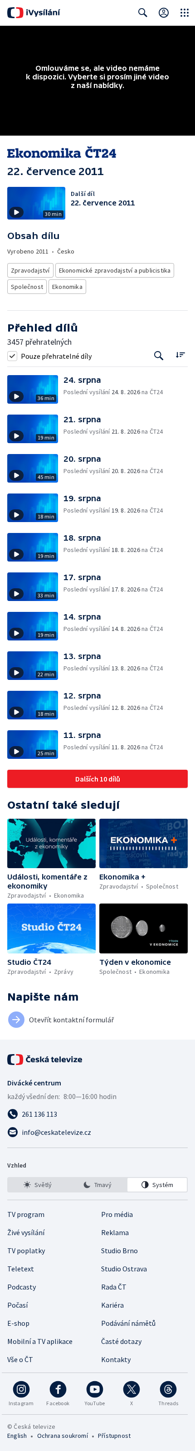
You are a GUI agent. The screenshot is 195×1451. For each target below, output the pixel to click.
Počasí (17, 1304)
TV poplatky (26, 1250)
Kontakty (116, 1359)
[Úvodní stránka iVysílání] (33, 12)
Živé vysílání (25, 1232)
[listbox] (97, 1184)
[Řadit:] (180, 354)
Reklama (115, 1232)
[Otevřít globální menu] (184, 12)
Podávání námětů (128, 1323)
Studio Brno (119, 1250)
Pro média (117, 1214)
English (17, 1435)
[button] (35, 389)
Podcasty (21, 1286)
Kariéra (112, 1304)
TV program (25, 1214)
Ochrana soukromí (62, 1435)
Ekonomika (67, 287)
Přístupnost (114, 1435)
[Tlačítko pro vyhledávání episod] (158, 355)
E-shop (18, 1323)
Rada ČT (114, 1286)
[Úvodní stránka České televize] (45, 1059)
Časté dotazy (121, 1341)
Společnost (27, 287)
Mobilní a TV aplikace (40, 1341)
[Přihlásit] (163, 12)
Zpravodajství (30, 270)
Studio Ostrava (124, 1268)
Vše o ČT (20, 1359)
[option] (38, 1185)
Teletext (20, 1268)
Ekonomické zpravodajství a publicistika (115, 270)
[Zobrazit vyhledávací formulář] (142, 12)
